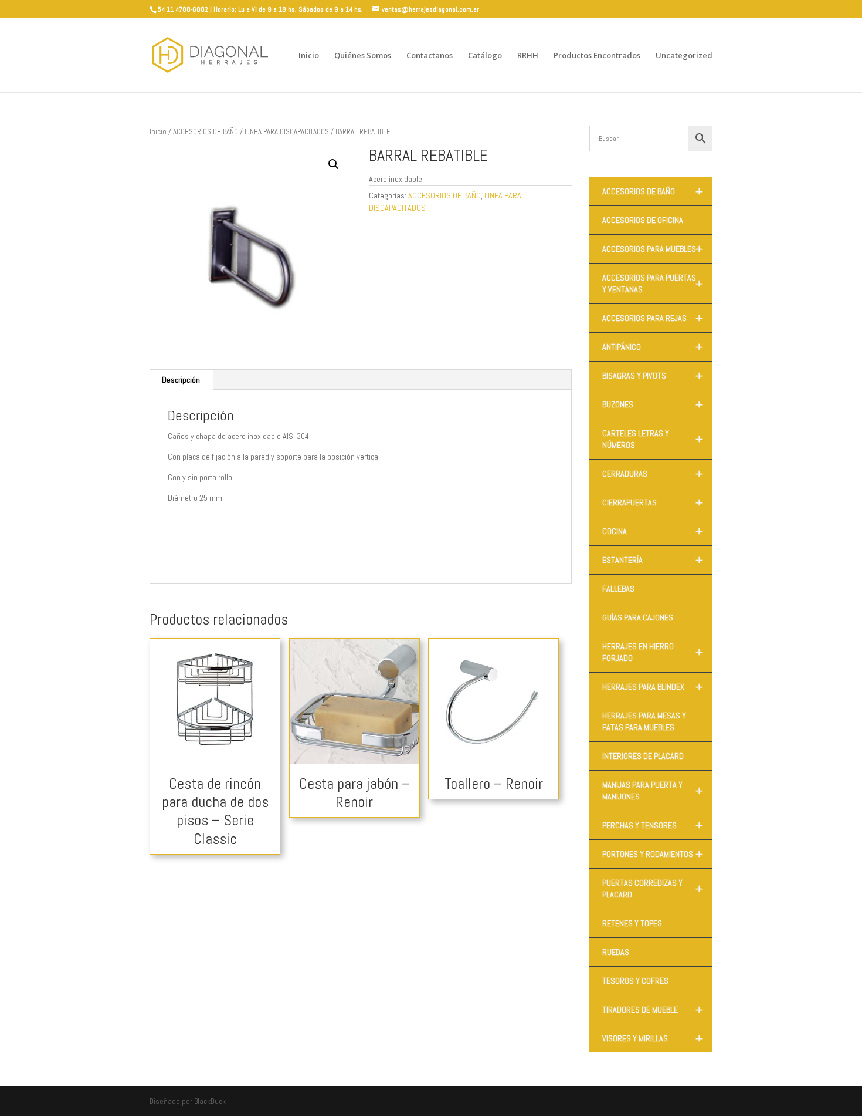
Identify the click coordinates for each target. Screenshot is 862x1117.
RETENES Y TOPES (632, 923)
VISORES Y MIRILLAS (652, 1038)
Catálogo (485, 55)
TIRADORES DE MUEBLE (652, 1009)
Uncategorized (684, 55)
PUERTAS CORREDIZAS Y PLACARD (652, 889)
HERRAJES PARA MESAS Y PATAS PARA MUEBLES (644, 721)
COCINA (652, 531)
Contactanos (429, 55)
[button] (333, 164)
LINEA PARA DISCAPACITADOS (287, 132)
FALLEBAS (618, 588)
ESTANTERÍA (652, 560)
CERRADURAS (652, 473)
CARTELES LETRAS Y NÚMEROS (652, 439)
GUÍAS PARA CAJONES (637, 617)
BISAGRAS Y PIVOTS (652, 375)
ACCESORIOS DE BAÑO (205, 132)
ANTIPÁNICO (652, 347)
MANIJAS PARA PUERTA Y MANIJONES (652, 790)
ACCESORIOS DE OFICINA (642, 220)
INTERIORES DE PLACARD (643, 756)
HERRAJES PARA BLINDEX (652, 686)
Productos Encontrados (597, 55)
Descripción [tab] (181, 379)
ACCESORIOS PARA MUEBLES (652, 249)
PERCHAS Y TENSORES (652, 825)
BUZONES (652, 404)
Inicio (308, 55)
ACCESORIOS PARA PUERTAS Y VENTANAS (652, 283)
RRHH (527, 55)
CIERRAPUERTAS (652, 502)
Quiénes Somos (362, 55)
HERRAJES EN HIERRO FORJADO (652, 652)
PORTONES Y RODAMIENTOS (652, 854)
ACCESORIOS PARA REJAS (652, 318)
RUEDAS (615, 952)
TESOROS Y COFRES (635, 981)
